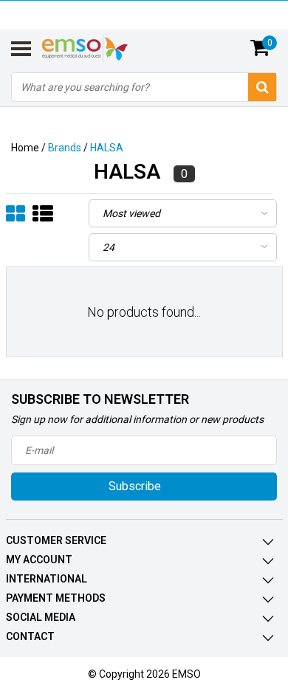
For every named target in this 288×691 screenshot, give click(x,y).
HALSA (106, 148)
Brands (64, 148)
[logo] (103, 48)
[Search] (262, 87)
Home (25, 148)
